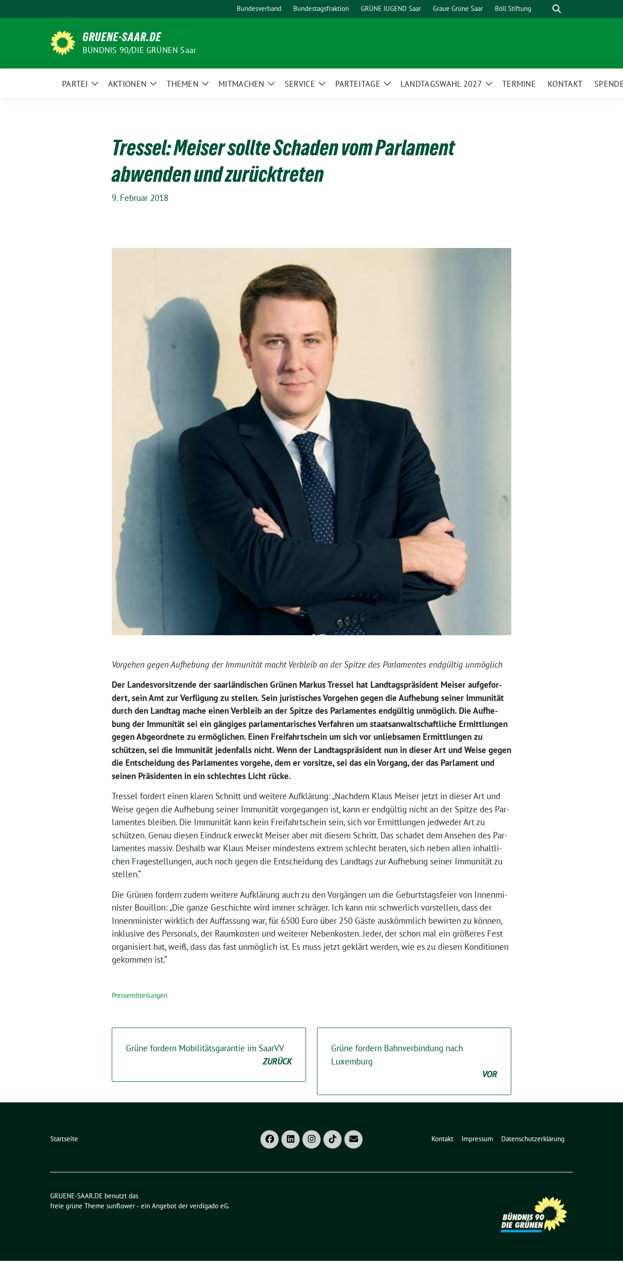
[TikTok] (332, 1139)
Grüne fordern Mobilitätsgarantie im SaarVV (209, 1055)
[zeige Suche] (557, 9)
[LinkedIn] (290, 1139)
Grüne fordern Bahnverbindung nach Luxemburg (414, 1061)
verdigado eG (209, 1205)
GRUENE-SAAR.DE (122, 37)
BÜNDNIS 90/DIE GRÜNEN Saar (139, 50)
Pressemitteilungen (139, 995)
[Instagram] (311, 1139)
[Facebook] (269, 1139)
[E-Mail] (353, 1139)
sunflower (120, 1205)
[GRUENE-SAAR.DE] (62, 42)
